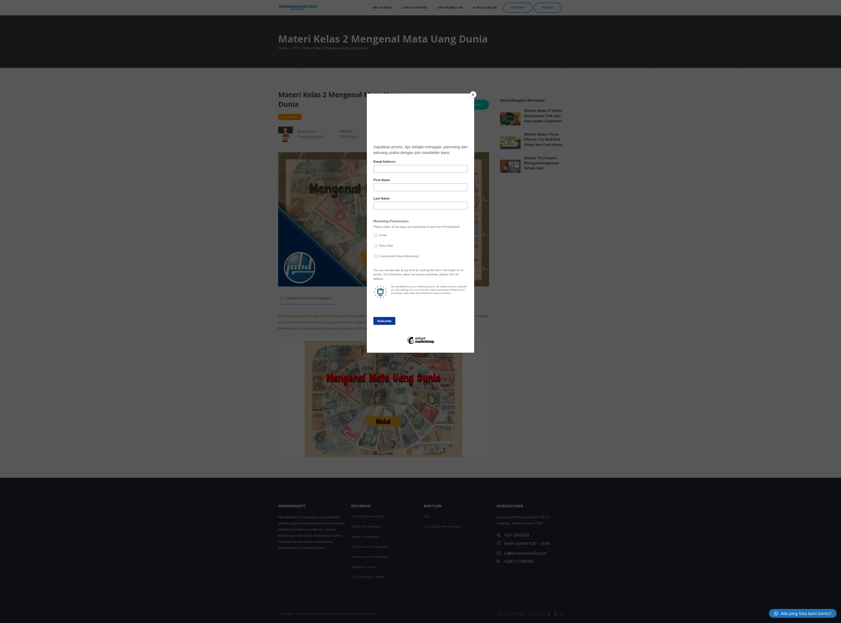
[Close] (473, 94)
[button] (803, 613)
